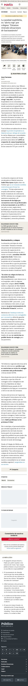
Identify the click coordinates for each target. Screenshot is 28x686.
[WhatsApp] (13, 653)
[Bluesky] (17, 649)
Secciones (4, 659)
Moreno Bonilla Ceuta (12, 1)
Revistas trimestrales (7, 664)
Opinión (8, 8)
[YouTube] (24, 649)
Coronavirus (10, 480)
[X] (13, 649)
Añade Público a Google (19, 73)
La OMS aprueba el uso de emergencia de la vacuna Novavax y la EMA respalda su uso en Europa (12, 227)
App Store (21, 680)
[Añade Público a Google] (2, 649)
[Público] (11, 4)
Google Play (8, 680)
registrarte (18, 548)
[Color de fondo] (23, 66)
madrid (4, 480)
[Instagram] (20, 649)
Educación (13, 12)
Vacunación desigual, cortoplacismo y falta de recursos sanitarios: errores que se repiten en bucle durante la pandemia (12, 351)
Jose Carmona (5, 231)
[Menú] (2, 4)
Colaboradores (5, 666)
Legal (2, 669)
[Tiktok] (2, 653)
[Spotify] (9, 653)
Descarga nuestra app (7, 675)
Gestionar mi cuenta (8, 630)
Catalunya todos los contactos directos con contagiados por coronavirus (13, 315)
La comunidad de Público (10, 639)
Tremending (15, 8)
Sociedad (4, 12)
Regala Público (7, 636)
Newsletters (6, 632)
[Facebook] (9, 649)
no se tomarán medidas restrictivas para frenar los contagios (13, 187)
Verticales (4, 661)
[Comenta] (9, 66)
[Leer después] (14, 66)
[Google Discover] (6, 649)
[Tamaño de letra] (19, 66)
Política (3, 8)
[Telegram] (6, 653)
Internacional (23, 8)
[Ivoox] (17, 653)
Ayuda (5, 641)
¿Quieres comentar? (14, 539)
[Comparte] (4, 66)
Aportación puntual (8, 634)
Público (7, 624)
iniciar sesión (10, 548)
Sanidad (19, 12)
